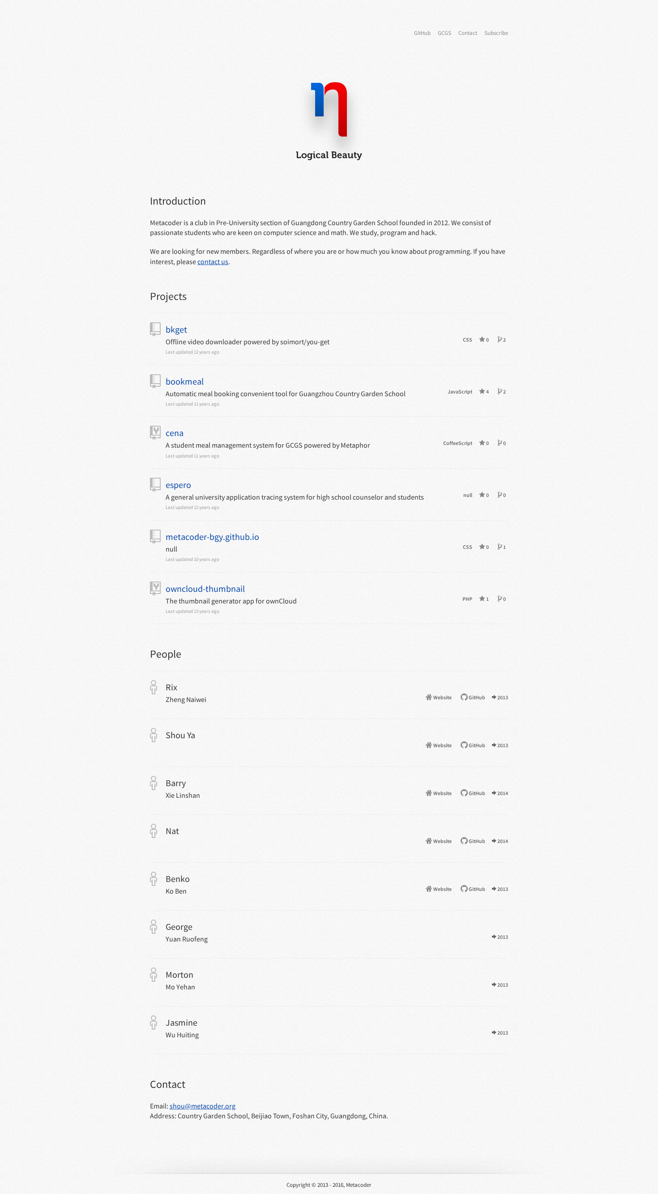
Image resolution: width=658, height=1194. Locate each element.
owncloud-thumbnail (205, 588)
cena (175, 432)
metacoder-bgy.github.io (212, 536)
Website (442, 697)
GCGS (444, 33)
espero (178, 484)
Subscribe (496, 33)
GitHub (422, 33)
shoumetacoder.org (202, 1105)
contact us (212, 261)
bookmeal (185, 381)
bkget (176, 329)
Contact (467, 33)
